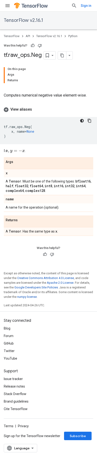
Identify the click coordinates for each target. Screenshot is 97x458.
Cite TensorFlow (16, 409)
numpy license (27, 297)
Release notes (14, 386)
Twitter (9, 351)
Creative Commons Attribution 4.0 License (45, 278)
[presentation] (17, 150)
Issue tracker (13, 379)
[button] (48, 109)
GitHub (9, 343)
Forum (8, 336)
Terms (8, 426)
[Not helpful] (39, 45)
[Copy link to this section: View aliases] (36, 109)
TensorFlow (12, 36)
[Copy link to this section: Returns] (22, 220)
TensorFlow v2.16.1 (23, 20)
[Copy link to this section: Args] (18, 162)
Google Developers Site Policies (36, 287)
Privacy (23, 426)
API (28, 36)
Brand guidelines (16, 401)
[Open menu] (7, 5)
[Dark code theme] (82, 120)
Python (72, 36)
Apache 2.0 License (60, 282)
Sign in (86, 6)
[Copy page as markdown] (62, 55)
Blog (7, 328)
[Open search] (74, 5)
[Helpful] (32, 45)
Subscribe (78, 436)
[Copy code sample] (89, 120)
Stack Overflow (15, 394)
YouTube (10, 358)
